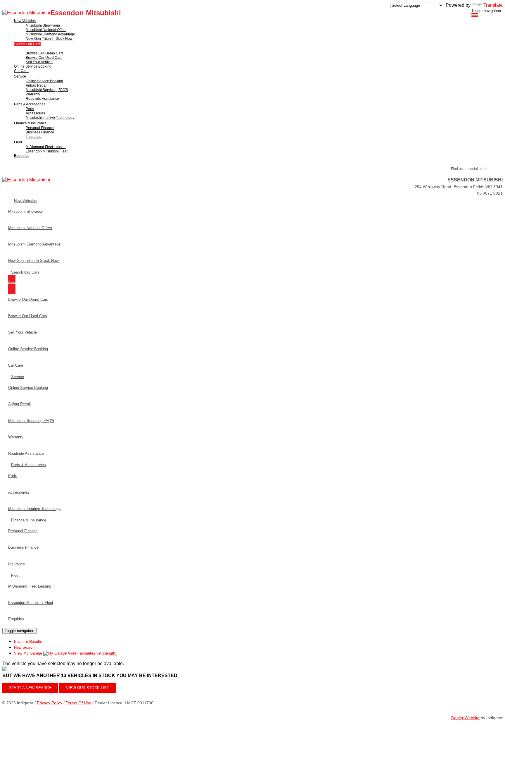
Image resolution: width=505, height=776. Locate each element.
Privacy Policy (49, 703)
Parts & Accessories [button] (29, 104)
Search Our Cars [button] (27, 44)
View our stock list (87, 688)
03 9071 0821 (490, 193)
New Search (24, 647)
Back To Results (28, 641)
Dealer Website (465, 717)
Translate (493, 5)
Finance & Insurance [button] (30, 123)
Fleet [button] (18, 142)
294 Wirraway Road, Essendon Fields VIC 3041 (459, 186)
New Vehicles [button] (25, 21)
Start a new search (30, 688)
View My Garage (65, 653)
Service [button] (20, 76)
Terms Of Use (78, 703)
